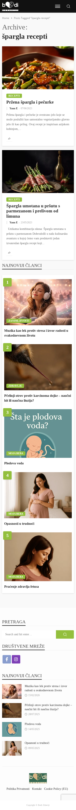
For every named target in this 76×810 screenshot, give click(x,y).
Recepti (14, 95)
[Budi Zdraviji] (38, 778)
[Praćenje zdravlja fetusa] (38, 556)
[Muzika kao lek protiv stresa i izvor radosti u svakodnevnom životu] (38, 302)
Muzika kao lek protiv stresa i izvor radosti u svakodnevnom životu (36, 333)
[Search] (68, 6)
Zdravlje (15, 385)
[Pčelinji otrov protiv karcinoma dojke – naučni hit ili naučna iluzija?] (38, 367)
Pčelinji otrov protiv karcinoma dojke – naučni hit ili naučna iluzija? (37, 398)
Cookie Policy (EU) (56, 788)
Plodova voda (14, 463)
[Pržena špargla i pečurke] (38, 67)
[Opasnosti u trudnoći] (38, 495)
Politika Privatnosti (18, 788)
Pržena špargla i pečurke (30, 102)
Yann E (14, 108)
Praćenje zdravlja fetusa (21, 586)
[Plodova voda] (38, 433)
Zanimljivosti (18, 320)
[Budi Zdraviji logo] (10, 6)
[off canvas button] (57, 6)
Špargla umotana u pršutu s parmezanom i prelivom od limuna (33, 211)
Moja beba (15, 453)
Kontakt (37, 788)
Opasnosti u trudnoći (19, 523)
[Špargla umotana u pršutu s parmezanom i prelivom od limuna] (38, 171)
